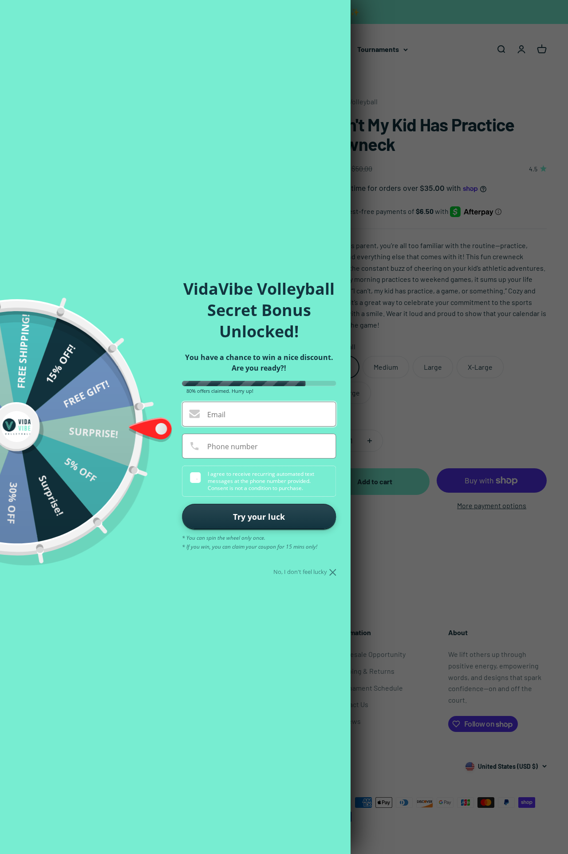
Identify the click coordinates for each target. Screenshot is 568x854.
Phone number (232, 446)
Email (216, 414)
